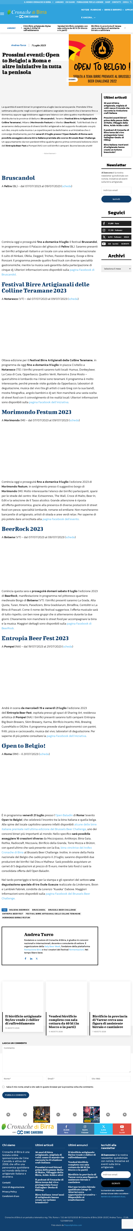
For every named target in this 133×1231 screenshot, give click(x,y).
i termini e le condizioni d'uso (115, 1195)
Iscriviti (116, 199)
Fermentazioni (76, 949)
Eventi (72, 79)
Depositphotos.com (73, 1225)
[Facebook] (25, 958)
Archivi (116, 256)
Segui (126, 237)
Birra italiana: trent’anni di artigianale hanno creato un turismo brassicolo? (116, 148)
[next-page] (125, 28)
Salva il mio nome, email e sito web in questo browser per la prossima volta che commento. (50, 1086)
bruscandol (38, 909)
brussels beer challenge (62, 909)
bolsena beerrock (19, 909)
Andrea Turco (18, 45)
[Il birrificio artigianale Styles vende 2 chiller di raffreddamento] (22, 996)
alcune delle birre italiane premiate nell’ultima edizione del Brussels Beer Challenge (49, 826)
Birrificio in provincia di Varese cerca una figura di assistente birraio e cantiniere (106, 28)
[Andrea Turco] (6, 45)
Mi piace (66, 1124)
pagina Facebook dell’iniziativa (48, 402)
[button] (128, 2)
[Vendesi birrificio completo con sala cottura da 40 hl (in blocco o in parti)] (66, 996)
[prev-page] (21, 28)
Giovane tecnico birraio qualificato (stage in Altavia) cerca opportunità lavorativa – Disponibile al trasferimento (82, 1193)
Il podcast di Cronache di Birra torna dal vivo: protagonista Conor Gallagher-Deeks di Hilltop (116, 135)
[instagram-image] (8, 1114)
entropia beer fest (12, 913)
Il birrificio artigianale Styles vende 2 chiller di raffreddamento (37, 28)
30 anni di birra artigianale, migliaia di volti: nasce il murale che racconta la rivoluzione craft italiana (116, 108)
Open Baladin (64, 815)
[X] (37, 958)
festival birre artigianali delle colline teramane (53, 913)
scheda (66, 186)
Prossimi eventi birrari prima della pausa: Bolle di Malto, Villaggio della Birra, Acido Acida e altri (116, 121)
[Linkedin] (31, 958)
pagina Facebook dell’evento (60, 519)
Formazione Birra (33, 949)
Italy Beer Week (52, 946)
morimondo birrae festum (16, 917)
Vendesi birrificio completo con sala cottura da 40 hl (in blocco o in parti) (72, 28)
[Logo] (26, 13)
